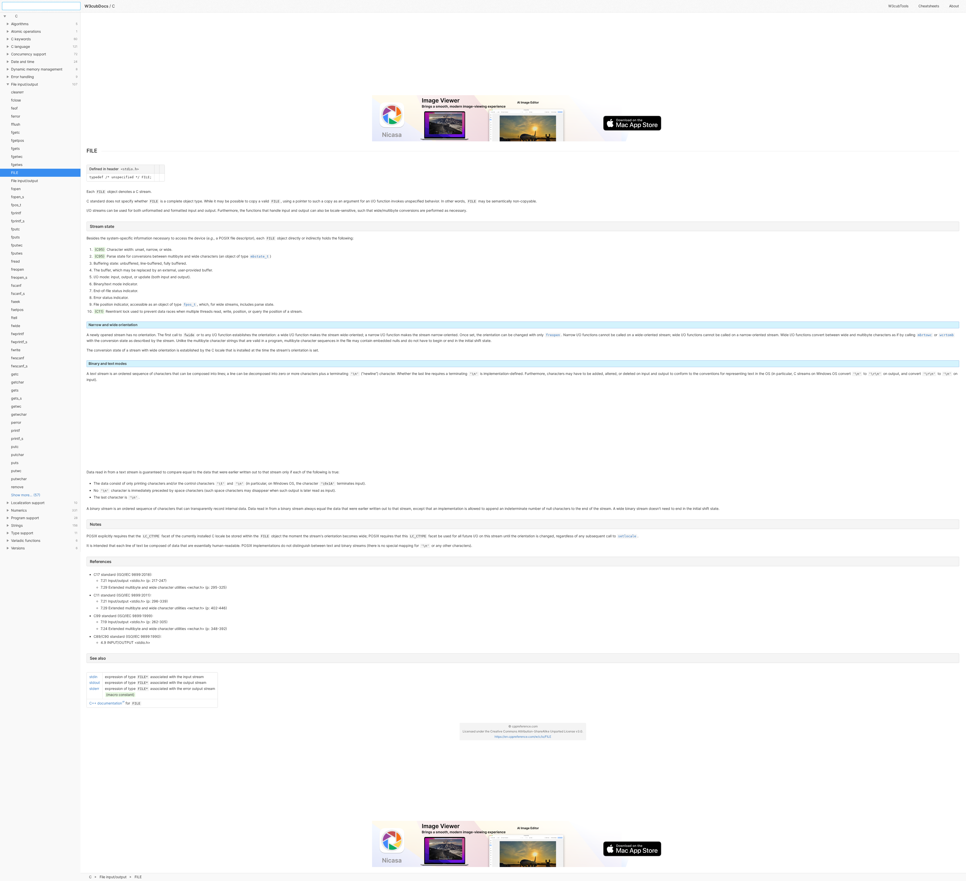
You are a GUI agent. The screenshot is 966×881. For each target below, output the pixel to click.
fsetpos (17, 309)
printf (15, 430)
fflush (15, 124)
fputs (15, 237)
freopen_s (19, 277)
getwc (16, 406)
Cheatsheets (928, 6)
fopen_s (17, 197)
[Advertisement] (237, 56)
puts (14, 463)
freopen (17, 269)
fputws (16, 253)
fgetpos (17, 140)
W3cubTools (898, 6)
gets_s (16, 398)
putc (15, 446)
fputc (15, 229)
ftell (14, 317)
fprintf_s (17, 221)
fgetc (15, 132)
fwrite (15, 350)
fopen (16, 189)
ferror (15, 116)
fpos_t (16, 205)
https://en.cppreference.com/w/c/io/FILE (523, 736)
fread (15, 261)
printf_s (17, 438)
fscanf (16, 285)
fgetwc (17, 156)
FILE (14, 172)
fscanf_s (18, 293)
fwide (15, 326)
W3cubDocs (96, 6)
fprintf (16, 213)
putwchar (19, 479)
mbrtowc (925, 335)
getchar (17, 382)
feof (14, 108)
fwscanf (17, 358)
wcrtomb (947, 335)
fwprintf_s (19, 342)
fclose (16, 100)
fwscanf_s (19, 366)
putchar (17, 454)
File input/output (113, 877)
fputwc (17, 245)
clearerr (17, 92)
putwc (16, 471)
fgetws (16, 164)
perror (16, 422)
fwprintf (17, 334)
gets (14, 390)
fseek (15, 301)
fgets (15, 148)
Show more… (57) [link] (25, 495)
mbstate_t (260, 256)
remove (17, 487)
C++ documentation (105, 703)
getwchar (19, 414)
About (954, 6)
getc (15, 374)
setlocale (627, 536)
